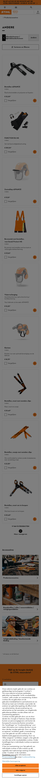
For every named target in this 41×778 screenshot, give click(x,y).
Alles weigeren (20, 770)
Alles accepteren (20, 766)
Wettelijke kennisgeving (11, 761)
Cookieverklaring (28, 757)
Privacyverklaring (8, 757)
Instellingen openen (20, 775)
